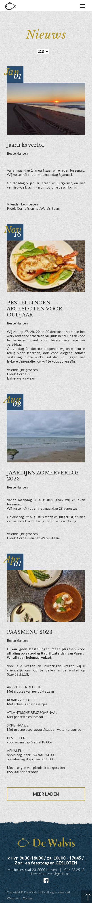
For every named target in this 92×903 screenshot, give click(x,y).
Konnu (27, 898)
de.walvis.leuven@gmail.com (50, 874)
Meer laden (46, 793)
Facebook (46, 880)
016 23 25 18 (75, 870)
